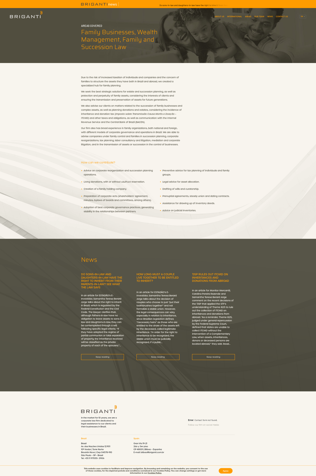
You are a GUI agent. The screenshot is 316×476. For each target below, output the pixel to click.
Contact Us (282, 16)
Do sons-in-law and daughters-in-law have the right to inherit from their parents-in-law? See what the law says (196, 5)
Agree (225, 471)
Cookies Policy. (155, 473)
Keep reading (102, 357)
